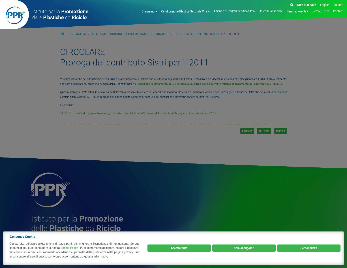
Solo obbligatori (244, 248)
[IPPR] (14, 14)
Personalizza (308, 248)
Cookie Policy (69, 248)
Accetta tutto (179, 248)
